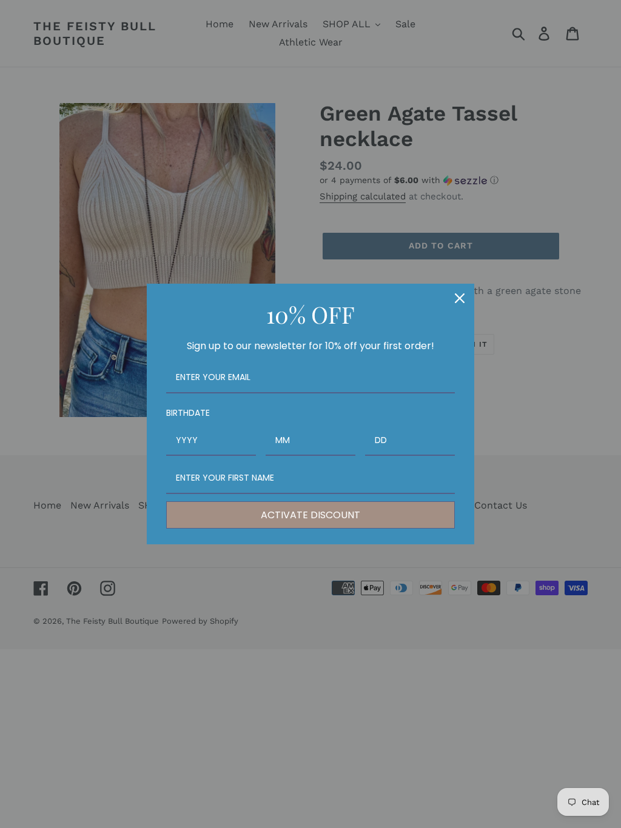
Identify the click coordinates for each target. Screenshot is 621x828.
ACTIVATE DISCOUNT (310, 515)
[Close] (459, 298)
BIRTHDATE (188, 413)
